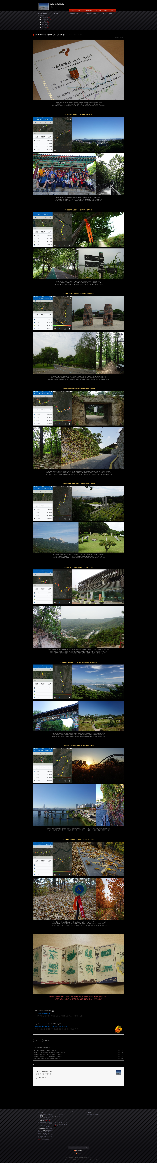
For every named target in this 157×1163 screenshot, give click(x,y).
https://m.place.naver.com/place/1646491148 (46, 1024)
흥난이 (74, 1159)
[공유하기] (39, 1040)
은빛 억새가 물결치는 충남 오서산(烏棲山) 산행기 (46, 1058)
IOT (41, 1122)
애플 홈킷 (41, 1120)
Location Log (89, 10)
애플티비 (50, 1114)
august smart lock (42, 1123)
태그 (68, 1157)
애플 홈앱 (42, 1117)
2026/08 (61, 1114)
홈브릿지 (48, 1127)
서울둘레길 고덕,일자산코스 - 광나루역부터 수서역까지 (47, 1056)
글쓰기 (89, 1157)
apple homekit (42, 1128)
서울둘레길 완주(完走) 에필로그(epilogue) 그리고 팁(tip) (50, 35)
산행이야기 (70, 34)
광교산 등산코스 (44, 1125)
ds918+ (42, 1136)
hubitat (50, 1136)
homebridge (48, 1116)
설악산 (48, 1131)
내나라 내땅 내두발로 (57, 4)
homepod (40, 1114)
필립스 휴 (47, 1133)
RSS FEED (79, 1153)
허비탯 (46, 1136)
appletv (45, 1114)
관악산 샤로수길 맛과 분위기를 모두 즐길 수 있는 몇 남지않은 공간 (56, 1029)
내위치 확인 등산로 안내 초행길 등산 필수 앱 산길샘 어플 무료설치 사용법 (59, 1016)
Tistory (95, 1159)
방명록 (81, 1157)
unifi (44, 1127)
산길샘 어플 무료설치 (43, 1013)
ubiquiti (44, 1122)
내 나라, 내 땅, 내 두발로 (93, 1114)
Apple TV (49, 1122)
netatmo (51, 1130)
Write (112, 10)
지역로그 (77, 1157)
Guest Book (98, 10)
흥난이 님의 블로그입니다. (43, 1074)
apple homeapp (42, 1131)
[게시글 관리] (41, 1040)
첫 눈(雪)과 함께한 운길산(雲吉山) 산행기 (44, 1050)
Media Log (80, 10)
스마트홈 (47, 1120)
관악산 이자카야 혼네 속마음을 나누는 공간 (51, 1027)
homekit (40, 1127)
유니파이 (40, 1138)
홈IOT (47, 1128)
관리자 (85, 1157)
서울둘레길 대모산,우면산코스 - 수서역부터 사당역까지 (47, 1054)
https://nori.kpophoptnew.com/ (43, 1010)
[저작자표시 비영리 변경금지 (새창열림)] (53, 1040)
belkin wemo (41, 1133)
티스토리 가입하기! (78, 1152)
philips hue (41, 1134)
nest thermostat (45, 1139)
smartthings (46, 1130)
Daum (86, 1159)
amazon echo (47, 1138)
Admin (105, 10)
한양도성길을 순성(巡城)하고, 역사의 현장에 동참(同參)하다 (48, 1052)
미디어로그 (71, 1157)
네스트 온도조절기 (47, 1119)
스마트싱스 (41, 1116)
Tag (73, 10)
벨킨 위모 (48, 1117)
